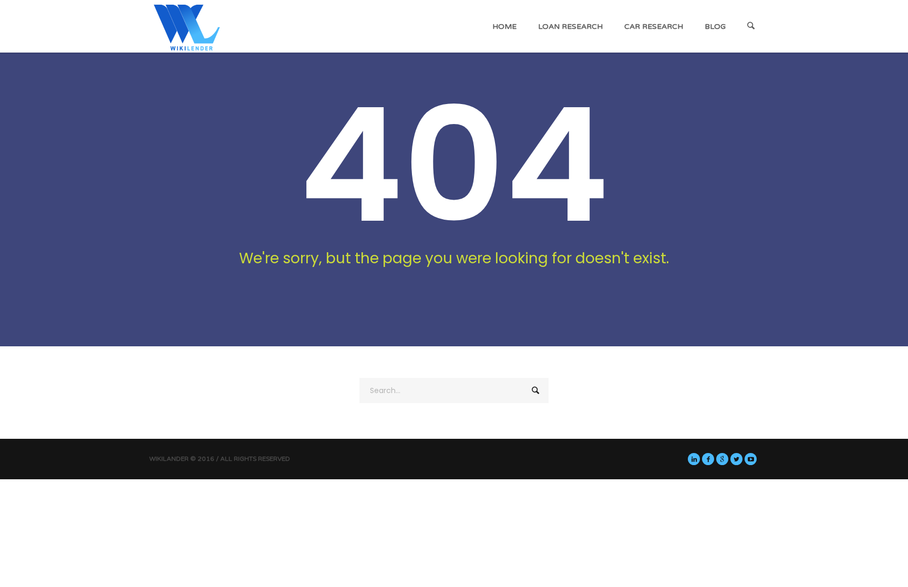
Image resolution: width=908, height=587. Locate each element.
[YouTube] (751, 459)
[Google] (722, 459)
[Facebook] (708, 459)
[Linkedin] (694, 459)
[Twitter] (736, 459)
